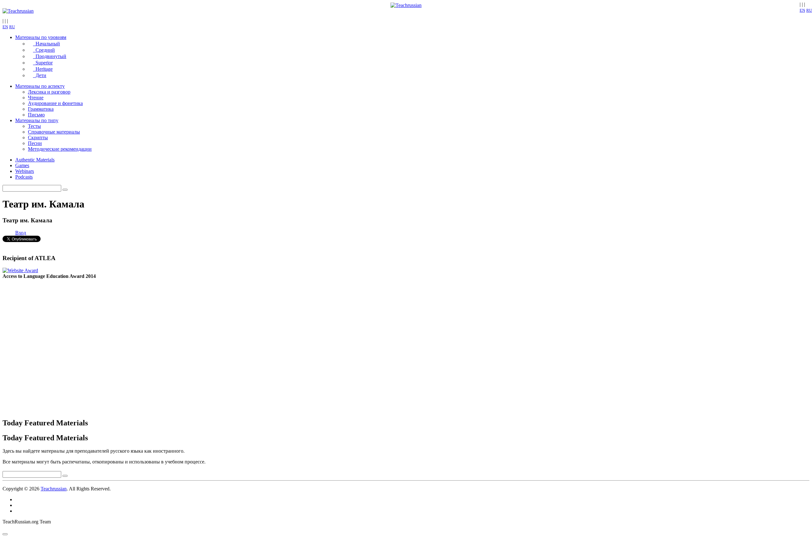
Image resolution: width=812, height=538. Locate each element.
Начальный (46, 43)
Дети (39, 75)
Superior (43, 62)
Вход (20, 232)
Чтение (35, 97)
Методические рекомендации (60, 149)
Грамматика (41, 109)
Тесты (34, 126)
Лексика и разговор (49, 92)
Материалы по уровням (40, 37)
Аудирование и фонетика (55, 103)
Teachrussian (54, 488)
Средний (44, 50)
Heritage (43, 69)
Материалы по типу (36, 120)
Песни (35, 143)
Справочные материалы (54, 131)
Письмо (36, 114)
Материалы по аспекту (40, 86)
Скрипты (38, 137)
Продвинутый (49, 56)
